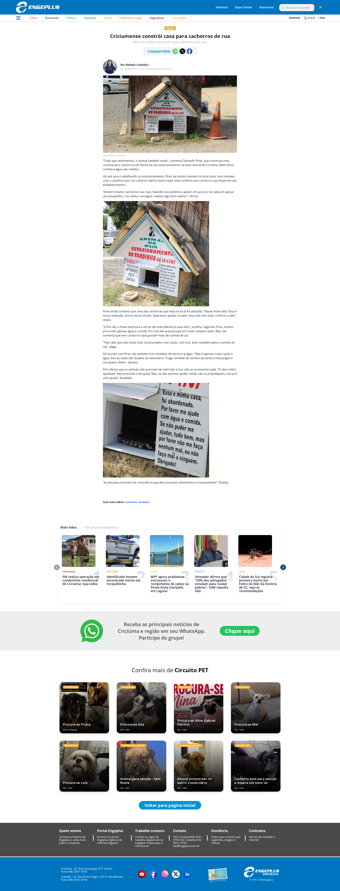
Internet (222, 7)
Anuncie (294, 18)
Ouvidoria (219, 830)
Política (71, 18)
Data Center (243, 7)
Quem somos (70, 830)
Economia (52, 18)
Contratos (257, 830)
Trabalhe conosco (149, 830)
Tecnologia (179, 18)
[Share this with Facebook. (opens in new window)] (189, 51)
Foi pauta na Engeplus (101, 527)
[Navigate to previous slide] (57, 567)
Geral (107, 18)
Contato (179, 830)
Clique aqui (240, 630)
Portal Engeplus (110, 830)
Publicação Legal (130, 18)
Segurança (157, 18)
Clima (33, 18)
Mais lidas (68, 527)
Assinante (266, 7)
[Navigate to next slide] (283, 567)
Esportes (90, 18)
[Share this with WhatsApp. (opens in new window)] (175, 51)
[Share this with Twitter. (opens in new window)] (182, 51)
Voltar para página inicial (170, 805)
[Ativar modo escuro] (320, 7)
